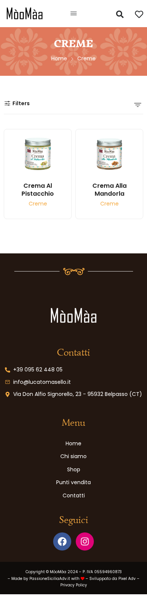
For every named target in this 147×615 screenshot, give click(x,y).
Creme (38, 204)
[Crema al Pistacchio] (37, 154)
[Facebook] (62, 541)
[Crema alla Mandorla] (109, 154)
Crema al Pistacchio (37, 189)
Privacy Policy (73, 585)
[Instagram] (85, 541)
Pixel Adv (127, 578)
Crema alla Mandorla (109, 189)
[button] (73, 13)
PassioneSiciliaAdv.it (49, 578)
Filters (21, 103)
